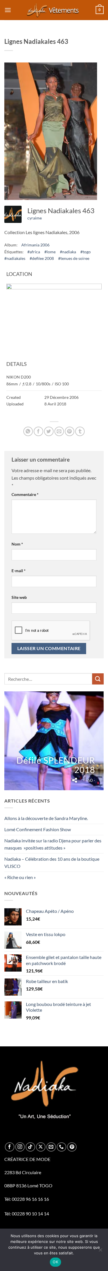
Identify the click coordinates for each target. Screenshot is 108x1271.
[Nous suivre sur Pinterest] (72, 1147)
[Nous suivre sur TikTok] (30, 1147)
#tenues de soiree (73, 258)
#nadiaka (68, 251)
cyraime (34, 217)
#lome (50, 251)
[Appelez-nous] (61, 1147)
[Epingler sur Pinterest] (69, 431)
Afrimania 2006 (35, 244)
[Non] (100, 1251)
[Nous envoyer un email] (51, 1147)
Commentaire (25, 494)
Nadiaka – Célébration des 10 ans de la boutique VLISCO (51, 862)
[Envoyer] (98, 678)
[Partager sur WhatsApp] (28, 431)
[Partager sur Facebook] (38, 431)
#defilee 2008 (42, 258)
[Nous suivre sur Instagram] (20, 1147)
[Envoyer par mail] (59, 431)
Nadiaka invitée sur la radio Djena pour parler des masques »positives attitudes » (52, 844)
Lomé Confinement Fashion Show (37, 829)
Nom (17, 544)
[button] (7, 10)
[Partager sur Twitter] (49, 431)
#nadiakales (14, 258)
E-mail (19, 570)
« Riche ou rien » (20, 877)
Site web (19, 597)
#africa (33, 251)
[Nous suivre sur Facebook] (9, 1147)
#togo (85, 251)
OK (55, 1262)
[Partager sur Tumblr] (80, 431)
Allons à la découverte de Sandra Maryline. (46, 818)
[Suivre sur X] (41, 1147)
